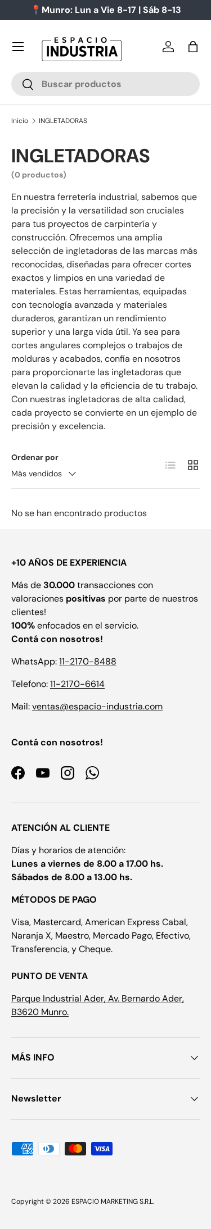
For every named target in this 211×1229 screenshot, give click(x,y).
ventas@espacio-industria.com (97, 706)
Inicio (19, 120)
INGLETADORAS (63, 120)
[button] (193, 46)
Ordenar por (35, 457)
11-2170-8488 (87, 661)
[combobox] (105, 84)
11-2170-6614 (77, 684)
